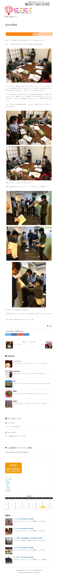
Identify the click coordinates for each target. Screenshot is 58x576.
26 (22, 507)
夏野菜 (15, 391)
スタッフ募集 (8, 479)
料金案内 (8, 489)
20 (28, 505)
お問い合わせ (8, 491)
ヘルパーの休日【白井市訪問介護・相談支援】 (23, 519)
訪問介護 (8, 487)
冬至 (14, 381)
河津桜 (15, 401)
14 (35, 503)
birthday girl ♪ (17, 371)
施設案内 (7, 481)
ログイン (18, 436)
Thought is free (36, 572)
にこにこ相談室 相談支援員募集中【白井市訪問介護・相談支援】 (28, 538)
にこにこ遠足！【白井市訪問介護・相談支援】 (23, 557)
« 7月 (6, 509)
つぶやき (50, 325)
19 (22, 505)
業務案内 (8, 483)
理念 (7, 485)
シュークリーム (17, 361)
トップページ (8, 477)
